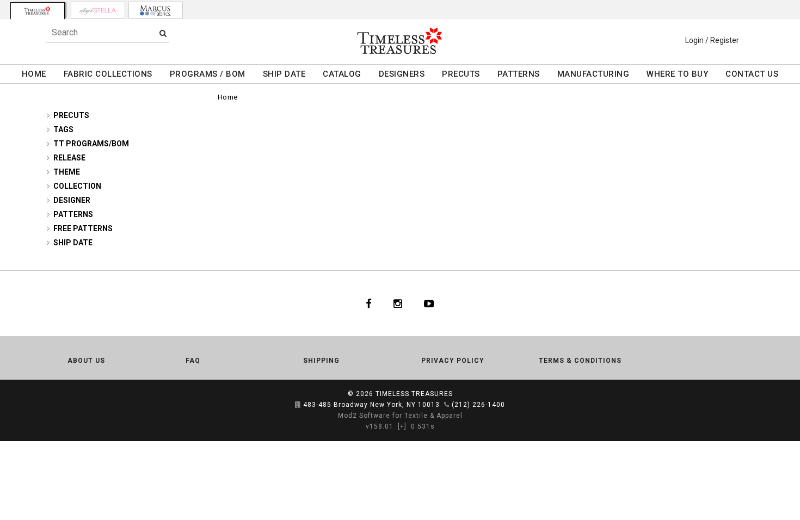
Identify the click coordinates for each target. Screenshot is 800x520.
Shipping (321, 360)
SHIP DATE (284, 74)
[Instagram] (397, 303)
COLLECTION (77, 186)
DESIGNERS (402, 74)
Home (228, 97)
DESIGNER (71, 200)
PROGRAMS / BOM (207, 74)
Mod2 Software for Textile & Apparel (400, 415)
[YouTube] (429, 303)
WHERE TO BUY (677, 74)
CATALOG (342, 74)
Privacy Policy (452, 360)
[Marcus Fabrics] (155, 10)
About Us (86, 360)
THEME (66, 172)
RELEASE (69, 157)
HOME (34, 74)
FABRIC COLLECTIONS (108, 74)
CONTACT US (751, 74)
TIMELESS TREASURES (414, 394)
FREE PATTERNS (83, 228)
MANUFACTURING (593, 74)
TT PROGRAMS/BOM (91, 143)
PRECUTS (461, 74)
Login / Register (712, 40)
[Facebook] (369, 303)
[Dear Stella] (98, 10)
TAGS (63, 129)
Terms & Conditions (580, 360)
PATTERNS (518, 74)
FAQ (193, 360)
